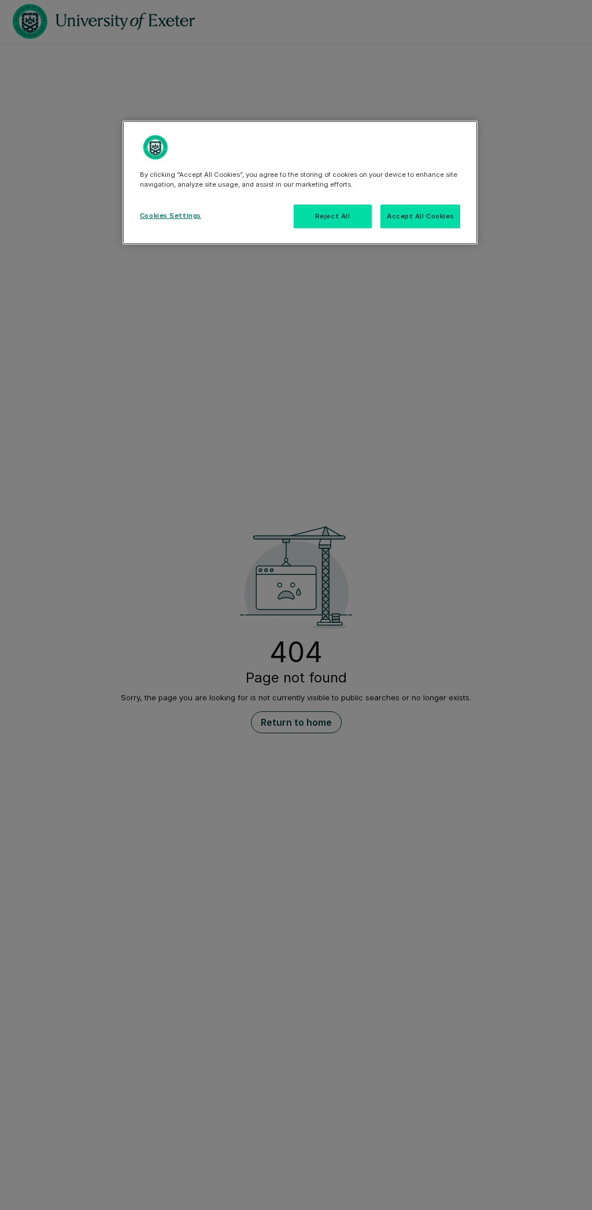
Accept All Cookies (420, 216)
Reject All (332, 216)
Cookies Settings (170, 215)
